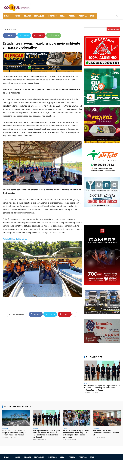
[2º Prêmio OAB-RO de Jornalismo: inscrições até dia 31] (107, 418)
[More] (74, 314)
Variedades (96, 428)
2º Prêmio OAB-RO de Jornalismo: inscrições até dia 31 (106, 432)
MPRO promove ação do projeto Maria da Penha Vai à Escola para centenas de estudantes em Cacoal (102, 388)
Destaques (5, 428)
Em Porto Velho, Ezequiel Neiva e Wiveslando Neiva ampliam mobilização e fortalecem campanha (76, 433)
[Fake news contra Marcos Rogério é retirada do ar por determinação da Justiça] (16, 418)
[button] (117, 16)
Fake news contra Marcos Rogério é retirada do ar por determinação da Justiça (14, 432)
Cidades (86, 383)
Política (65, 428)
